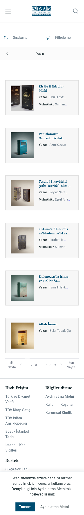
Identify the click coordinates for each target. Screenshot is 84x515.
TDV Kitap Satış (17, 410)
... (41, 365)
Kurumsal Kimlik (58, 412)
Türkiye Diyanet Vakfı (17, 399)
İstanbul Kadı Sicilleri (15, 447)
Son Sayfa (71, 365)
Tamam (25, 507)
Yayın (40, 53)
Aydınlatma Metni (59, 396)
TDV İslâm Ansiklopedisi (16, 421)
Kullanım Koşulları (60, 404)
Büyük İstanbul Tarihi (17, 434)
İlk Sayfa (12, 365)
